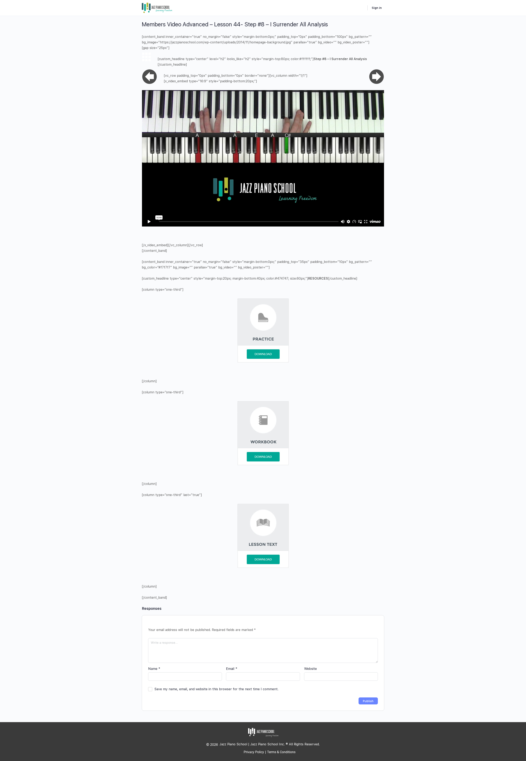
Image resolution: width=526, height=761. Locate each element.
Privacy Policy (254, 752)
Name (154, 669)
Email (231, 669)
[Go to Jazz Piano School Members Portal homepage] (157, 7)
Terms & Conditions (281, 752)
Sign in (377, 7)
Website (310, 669)
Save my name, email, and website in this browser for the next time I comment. (216, 689)
